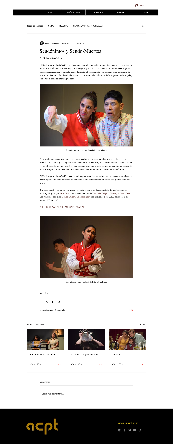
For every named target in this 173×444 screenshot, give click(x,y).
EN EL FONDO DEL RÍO (42, 354)
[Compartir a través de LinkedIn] (53, 302)
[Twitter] (130, 430)
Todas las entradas (35, 26)
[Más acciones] (131, 43)
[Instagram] (120, 430)
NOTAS (51, 26)
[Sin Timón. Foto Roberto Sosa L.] (127, 339)
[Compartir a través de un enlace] (59, 302)
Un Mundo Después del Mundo (85, 354)
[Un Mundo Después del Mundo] (86, 339)
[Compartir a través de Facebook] (41, 302)
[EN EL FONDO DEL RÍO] (45, 339)
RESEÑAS (63, 26)
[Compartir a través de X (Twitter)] (47, 302)
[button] (143, 26)
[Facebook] (125, 430)
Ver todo (143, 324)
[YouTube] (135, 430)
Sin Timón (117, 354)
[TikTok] (140, 430)
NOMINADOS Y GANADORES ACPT (88, 26)
